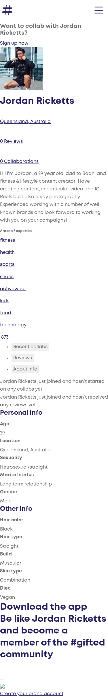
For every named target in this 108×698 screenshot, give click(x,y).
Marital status (17, 475)
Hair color (11, 520)
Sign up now (14, 43)
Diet (5, 588)
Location (10, 441)
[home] (7, 10)
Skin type (11, 571)
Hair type (11, 537)
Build (6, 554)
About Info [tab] (25, 369)
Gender (9, 492)
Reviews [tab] (22, 358)
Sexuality (11, 458)
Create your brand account (31, 694)
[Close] (1, 679)
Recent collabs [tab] (30, 347)
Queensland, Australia (25, 122)
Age (4, 424)
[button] (99, 10)
